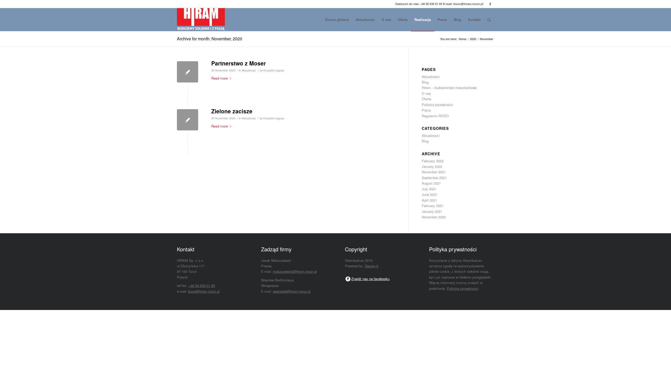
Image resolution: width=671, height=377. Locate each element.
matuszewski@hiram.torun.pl (295, 271)
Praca (426, 110)
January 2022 (432, 166)
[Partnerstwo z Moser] (187, 71)
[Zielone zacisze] (187, 119)
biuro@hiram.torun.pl (468, 4)
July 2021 (429, 188)
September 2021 (434, 177)
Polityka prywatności (437, 104)
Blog (425, 82)
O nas (426, 93)
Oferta (426, 98)
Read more (219, 78)
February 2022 (432, 160)
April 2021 (429, 200)
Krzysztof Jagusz (273, 70)
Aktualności (431, 76)
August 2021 (431, 183)
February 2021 (432, 205)
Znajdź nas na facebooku (370, 278)
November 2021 (434, 171)
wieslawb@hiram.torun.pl (292, 291)
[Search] (489, 19)
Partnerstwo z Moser (238, 63)
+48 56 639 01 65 (431, 4)
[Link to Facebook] (490, 4)
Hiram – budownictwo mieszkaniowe (449, 87)
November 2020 (434, 216)
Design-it (371, 265)
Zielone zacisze (231, 111)
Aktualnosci (249, 70)
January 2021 (432, 211)
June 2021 (429, 194)
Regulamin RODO (435, 115)
